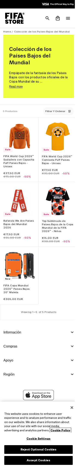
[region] (37, 434)
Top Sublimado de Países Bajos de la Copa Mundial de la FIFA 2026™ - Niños (54, 224)
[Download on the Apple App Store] (37, 396)
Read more (16, 86)
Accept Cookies (37, 460)
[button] (45, 18)
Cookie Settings (37, 438)
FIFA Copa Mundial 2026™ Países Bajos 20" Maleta (16, 286)
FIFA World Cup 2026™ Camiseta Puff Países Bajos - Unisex (56, 159)
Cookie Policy (60, 430)
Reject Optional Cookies (37, 449)
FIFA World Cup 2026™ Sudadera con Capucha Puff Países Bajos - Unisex (18, 160)
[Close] (69, 407)
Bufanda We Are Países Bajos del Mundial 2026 (14, 222)
